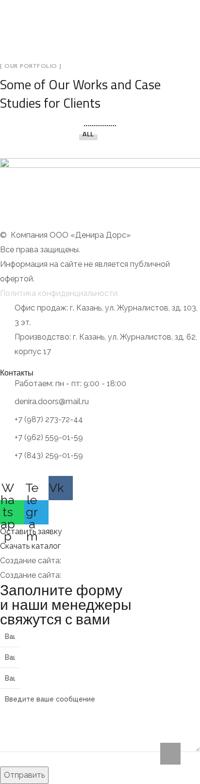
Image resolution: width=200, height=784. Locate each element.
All (88, 134)
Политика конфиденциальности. (59, 293)
